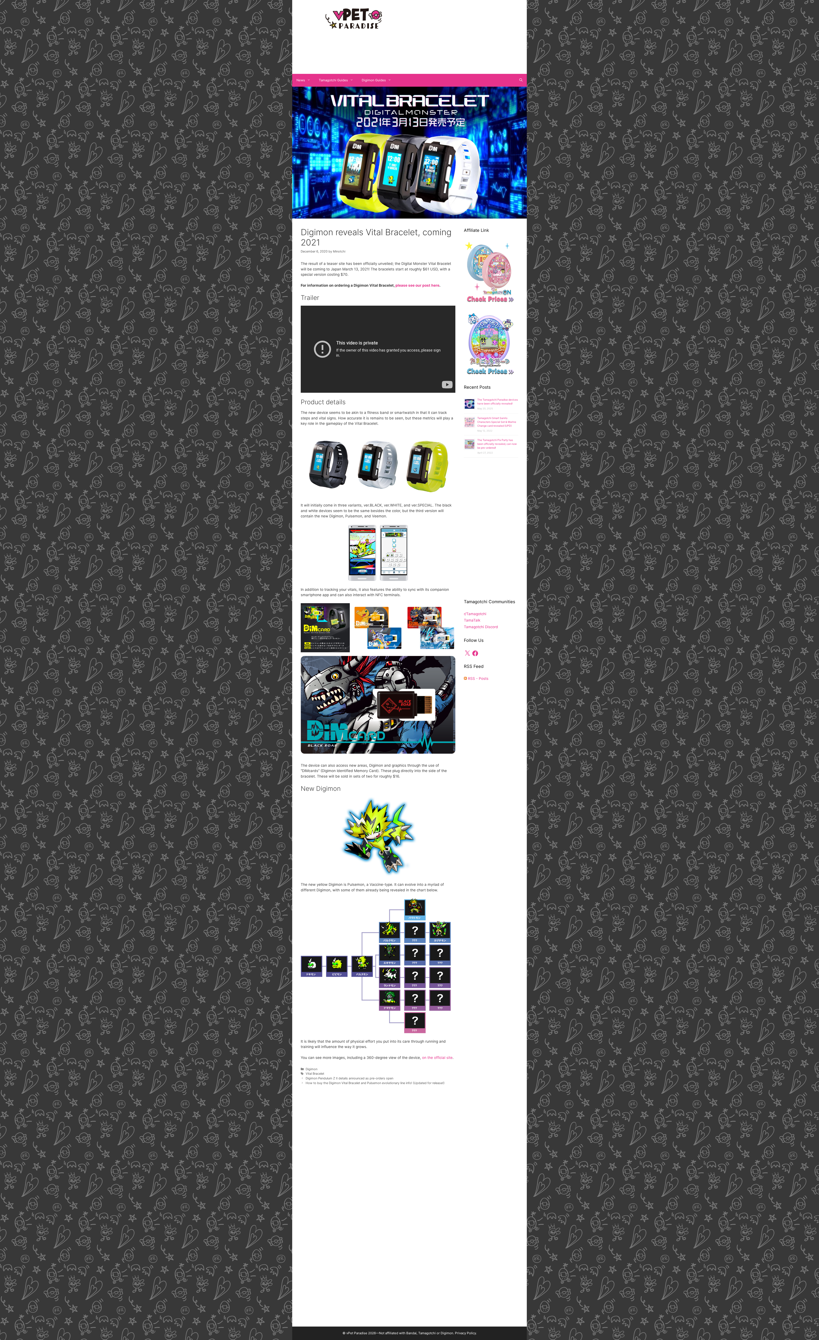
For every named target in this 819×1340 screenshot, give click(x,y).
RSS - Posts (477, 678)
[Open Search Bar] (521, 80)
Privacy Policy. (466, 1333)
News (300, 80)
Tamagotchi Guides (333, 80)
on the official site (437, 1057)
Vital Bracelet (315, 1073)
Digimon (311, 1069)
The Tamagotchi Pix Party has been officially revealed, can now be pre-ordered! (497, 443)
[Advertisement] (465, 36)
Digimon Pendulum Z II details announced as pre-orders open (349, 1078)
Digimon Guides (374, 80)
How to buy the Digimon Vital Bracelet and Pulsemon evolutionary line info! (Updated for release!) (375, 1083)
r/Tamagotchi (475, 614)
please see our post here (417, 285)
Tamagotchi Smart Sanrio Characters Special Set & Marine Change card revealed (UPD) (496, 421)
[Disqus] (378, 1152)
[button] (325, 627)
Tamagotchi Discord (481, 627)
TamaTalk (472, 620)
